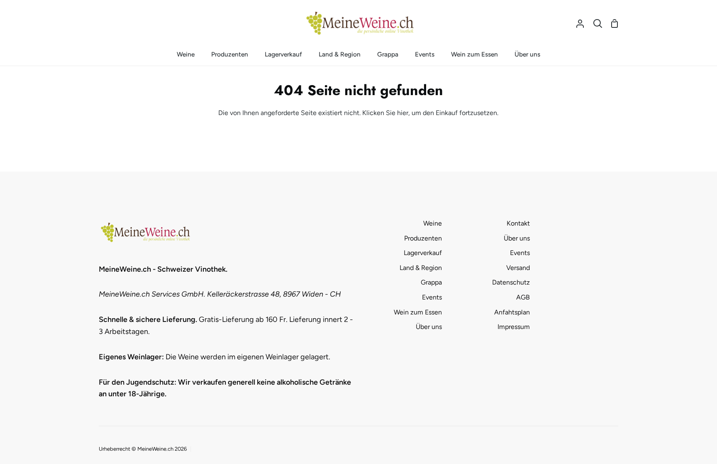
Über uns (429, 327)
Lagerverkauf (423, 253)
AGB (523, 297)
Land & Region (421, 268)
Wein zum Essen (418, 312)
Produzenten (423, 238)
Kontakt (518, 223)
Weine (432, 223)
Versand (518, 268)
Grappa (431, 282)
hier (402, 113)
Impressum (514, 327)
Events (432, 297)
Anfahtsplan (512, 312)
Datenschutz (511, 282)
